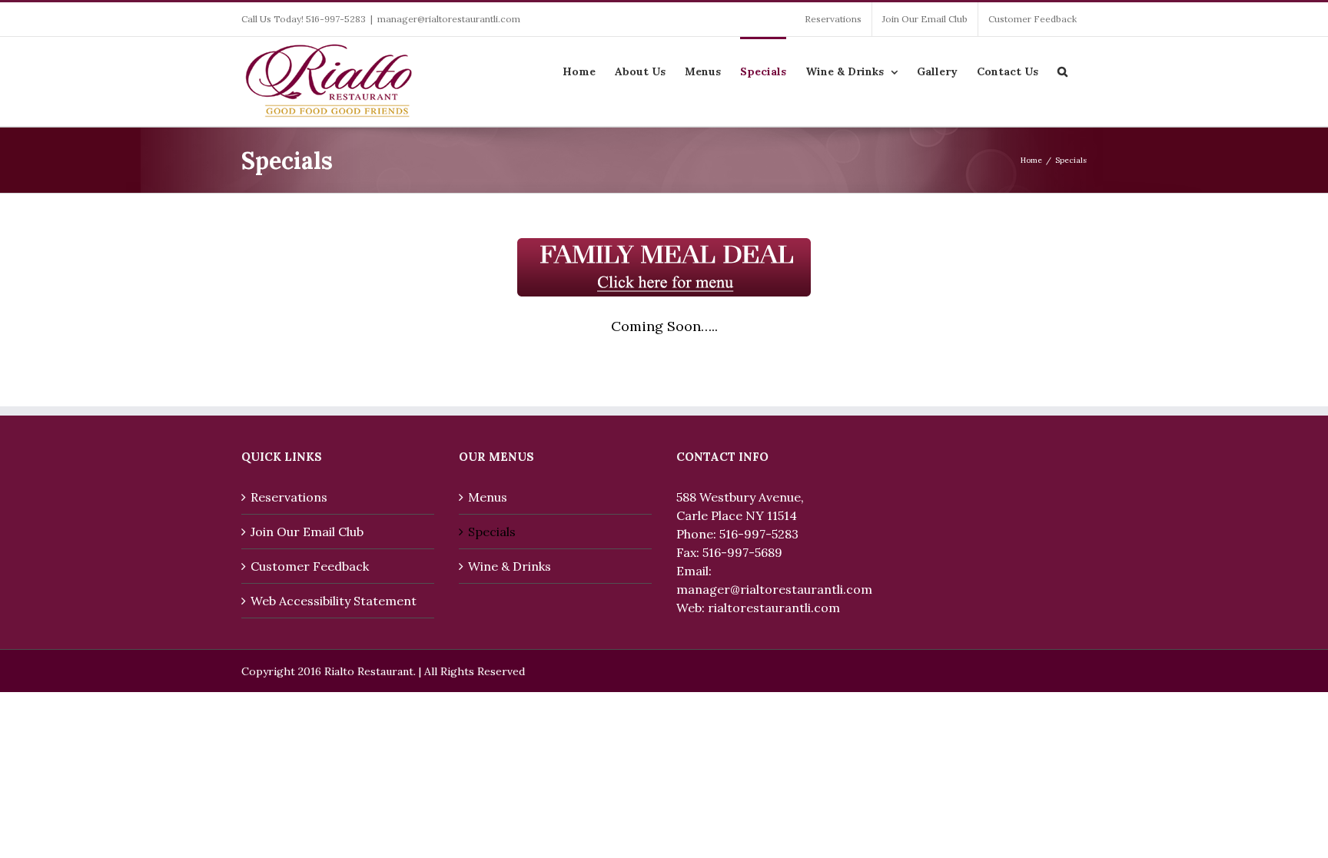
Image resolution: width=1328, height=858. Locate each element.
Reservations (289, 497)
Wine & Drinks (509, 566)
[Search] (1062, 70)
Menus (487, 497)
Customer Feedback (310, 566)
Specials (492, 531)
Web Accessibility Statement (334, 600)
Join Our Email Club (307, 531)
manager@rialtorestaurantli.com (448, 19)
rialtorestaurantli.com (774, 607)
